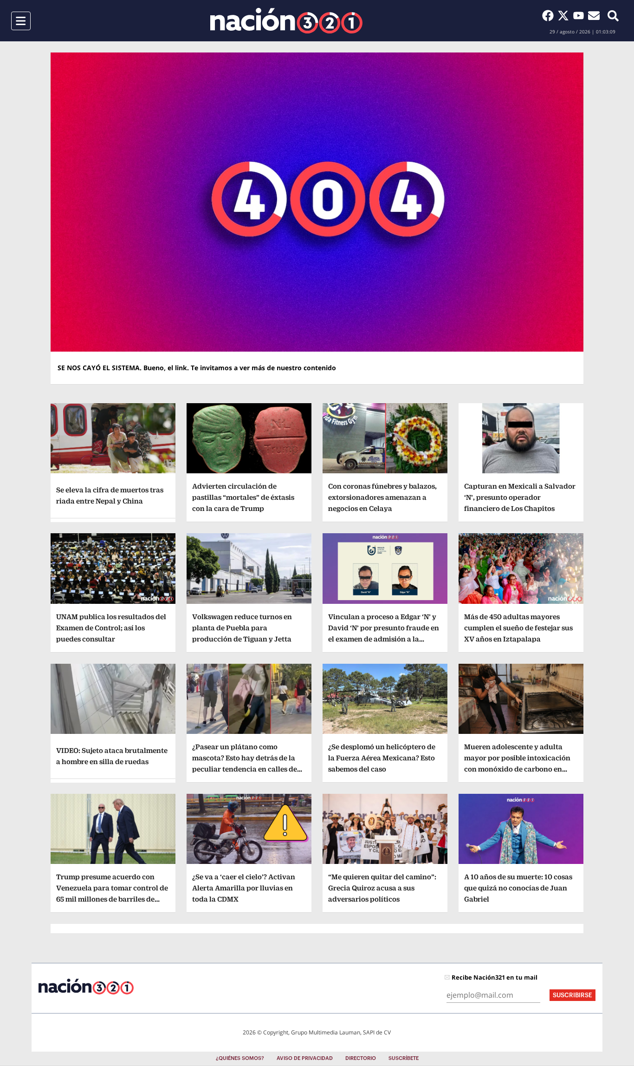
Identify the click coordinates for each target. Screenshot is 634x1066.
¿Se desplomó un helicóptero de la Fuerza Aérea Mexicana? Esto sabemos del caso (381, 758)
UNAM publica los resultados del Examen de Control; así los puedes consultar (111, 628)
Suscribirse (572, 995)
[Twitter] (565, 15)
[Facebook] (549, 15)
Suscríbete (403, 1058)
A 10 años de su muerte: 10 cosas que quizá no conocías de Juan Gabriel (518, 888)
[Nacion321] (286, 21)
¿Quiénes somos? (240, 1058)
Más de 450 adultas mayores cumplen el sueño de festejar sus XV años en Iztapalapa (518, 628)
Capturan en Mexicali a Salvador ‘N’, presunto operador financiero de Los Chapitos (520, 497)
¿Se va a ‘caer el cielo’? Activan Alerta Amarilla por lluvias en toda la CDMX (243, 888)
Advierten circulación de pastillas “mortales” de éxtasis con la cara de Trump (243, 497)
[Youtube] (580, 15)
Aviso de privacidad (305, 1058)
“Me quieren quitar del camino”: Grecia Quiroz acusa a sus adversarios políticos (382, 888)
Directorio (360, 1058)
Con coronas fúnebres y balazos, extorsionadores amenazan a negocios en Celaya (382, 497)
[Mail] (594, 15)
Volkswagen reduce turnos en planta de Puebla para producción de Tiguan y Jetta (242, 628)
